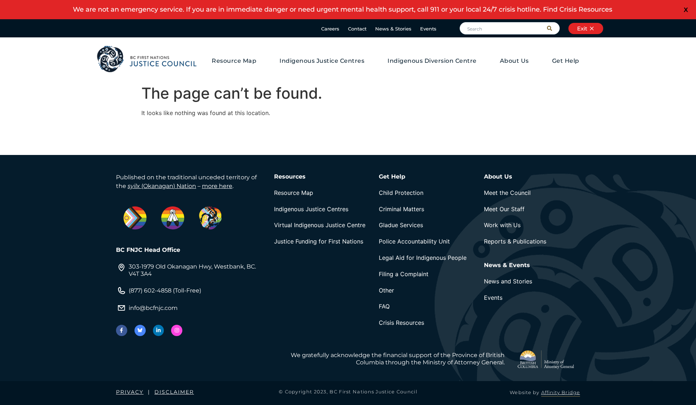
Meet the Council (507, 192)
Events (428, 29)
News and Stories (508, 281)
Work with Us (502, 225)
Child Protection (401, 192)
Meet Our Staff (504, 209)
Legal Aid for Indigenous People (423, 257)
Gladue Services (401, 225)
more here (217, 186)
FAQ (384, 306)
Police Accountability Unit (414, 241)
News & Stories (393, 29)
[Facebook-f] (121, 330)
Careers (330, 29)
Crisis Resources (401, 322)
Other (386, 290)
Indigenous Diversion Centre (432, 60)
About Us (514, 60)
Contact (357, 29)
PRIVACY (130, 392)
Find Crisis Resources (577, 9)
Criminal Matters (401, 209)
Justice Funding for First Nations (318, 241)
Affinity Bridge (560, 392)
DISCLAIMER (174, 392)
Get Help (565, 60)
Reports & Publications (515, 241)
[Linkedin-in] (158, 330)
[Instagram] (176, 330)
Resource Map (234, 60)
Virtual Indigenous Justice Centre (319, 225)
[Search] (553, 28)
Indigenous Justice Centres (321, 60)
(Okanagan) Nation (162, 186)
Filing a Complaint (403, 274)
